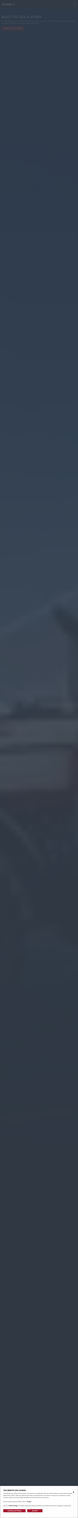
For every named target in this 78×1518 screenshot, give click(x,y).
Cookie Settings (14, 1511)
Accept (35, 1511)
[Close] (73, 1492)
